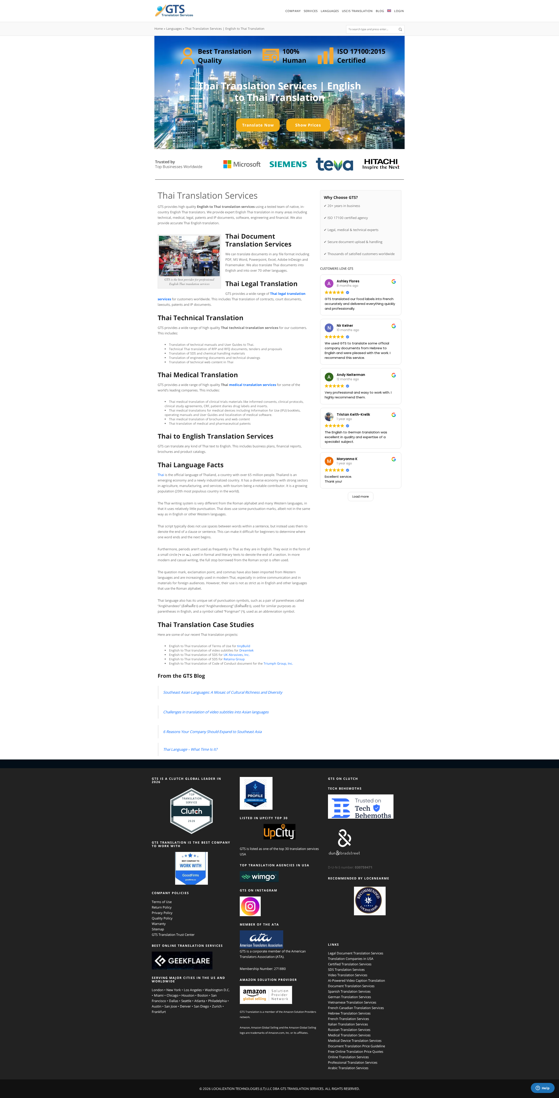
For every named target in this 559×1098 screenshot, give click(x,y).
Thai (161, 475)
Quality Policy (162, 918)
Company (293, 11)
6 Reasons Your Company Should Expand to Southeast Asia (212, 731)
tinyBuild (243, 646)
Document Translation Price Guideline (356, 1046)
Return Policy (162, 907)
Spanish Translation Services (349, 991)
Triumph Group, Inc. (278, 663)
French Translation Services (348, 1018)
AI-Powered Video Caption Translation (356, 980)
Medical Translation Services (349, 1035)
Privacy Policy (162, 912)
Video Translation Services (347, 975)
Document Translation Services (351, 986)
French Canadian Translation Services (356, 1008)
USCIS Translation (357, 11)
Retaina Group (234, 659)
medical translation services (252, 384)
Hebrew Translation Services (349, 1013)
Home (158, 28)
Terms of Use (162, 902)
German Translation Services (349, 997)
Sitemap (158, 929)
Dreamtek (246, 650)
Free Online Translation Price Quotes (355, 1051)
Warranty (159, 923)
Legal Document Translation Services (355, 953)
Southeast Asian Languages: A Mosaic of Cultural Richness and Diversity (222, 692)
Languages (330, 11)
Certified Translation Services (349, 964)
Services (311, 11)
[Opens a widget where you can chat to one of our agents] (543, 1088)
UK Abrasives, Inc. (237, 655)
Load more (360, 496)
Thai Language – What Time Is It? (190, 749)
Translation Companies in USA (350, 958)
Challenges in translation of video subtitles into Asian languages (216, 711)
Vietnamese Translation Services (352, 1002)
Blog (380, 11)
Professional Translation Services (352, 1062)
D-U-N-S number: (350, 867)
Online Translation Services (348, 1057)
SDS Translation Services (346, 969)
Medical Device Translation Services (354, 1040)
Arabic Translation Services (348, 1068)
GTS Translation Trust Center (173, 934)
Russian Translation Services (349, 1029)
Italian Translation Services (348, 1024)
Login (399, 11)
